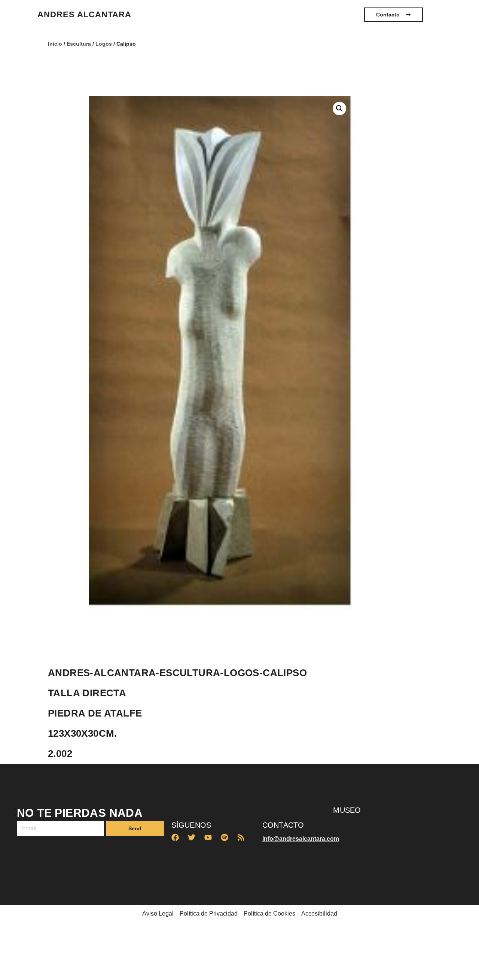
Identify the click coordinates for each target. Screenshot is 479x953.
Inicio (55, 44)
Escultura (79, 44)
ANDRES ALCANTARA (84, 14)
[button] (339, 108)
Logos (103, 44)
